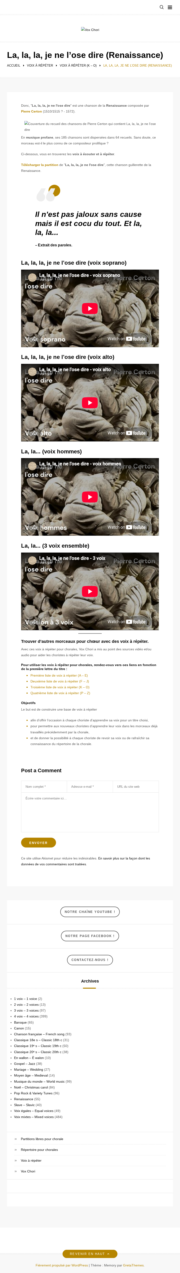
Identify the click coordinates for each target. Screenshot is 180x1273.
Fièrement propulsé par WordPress (62, 1265)
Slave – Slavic (24, 1105)
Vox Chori (28, 1171)
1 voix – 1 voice (25, 999)
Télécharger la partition (39, 165)
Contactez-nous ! (90, 960)
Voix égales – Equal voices (33, 1111)
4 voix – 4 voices (26, 1016)
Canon (19, 1028)
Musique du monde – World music (39, 1081)
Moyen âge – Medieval (31, 1075)
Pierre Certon (31, 111)
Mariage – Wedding (28, 1069)
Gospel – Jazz (24, 1064)
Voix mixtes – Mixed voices (34, 1117)
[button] (162, 7)
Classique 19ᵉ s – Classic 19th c (37, 1046)
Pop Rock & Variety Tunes (33, 1093)
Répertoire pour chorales (39, 1150)
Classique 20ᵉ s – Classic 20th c (37, 1052)
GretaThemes (133, 1265)
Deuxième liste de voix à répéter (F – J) (59, 681)
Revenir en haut (87, 1254)
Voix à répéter (31, 1160)
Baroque (20, 1022)
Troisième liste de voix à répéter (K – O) (60, 687)
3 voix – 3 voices (26, 1010)
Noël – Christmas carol (31, 1087)
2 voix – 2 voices (26, 1004)
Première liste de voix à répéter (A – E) (59, 675)
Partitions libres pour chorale (42, 1139)
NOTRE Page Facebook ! (90, 936)
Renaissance (23, 1099)
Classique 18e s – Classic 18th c (38, 1040)
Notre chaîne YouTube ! (90, 912)
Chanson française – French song (39, 1034)
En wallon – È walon (29, 1058)
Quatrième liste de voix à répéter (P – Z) (60, 693)
